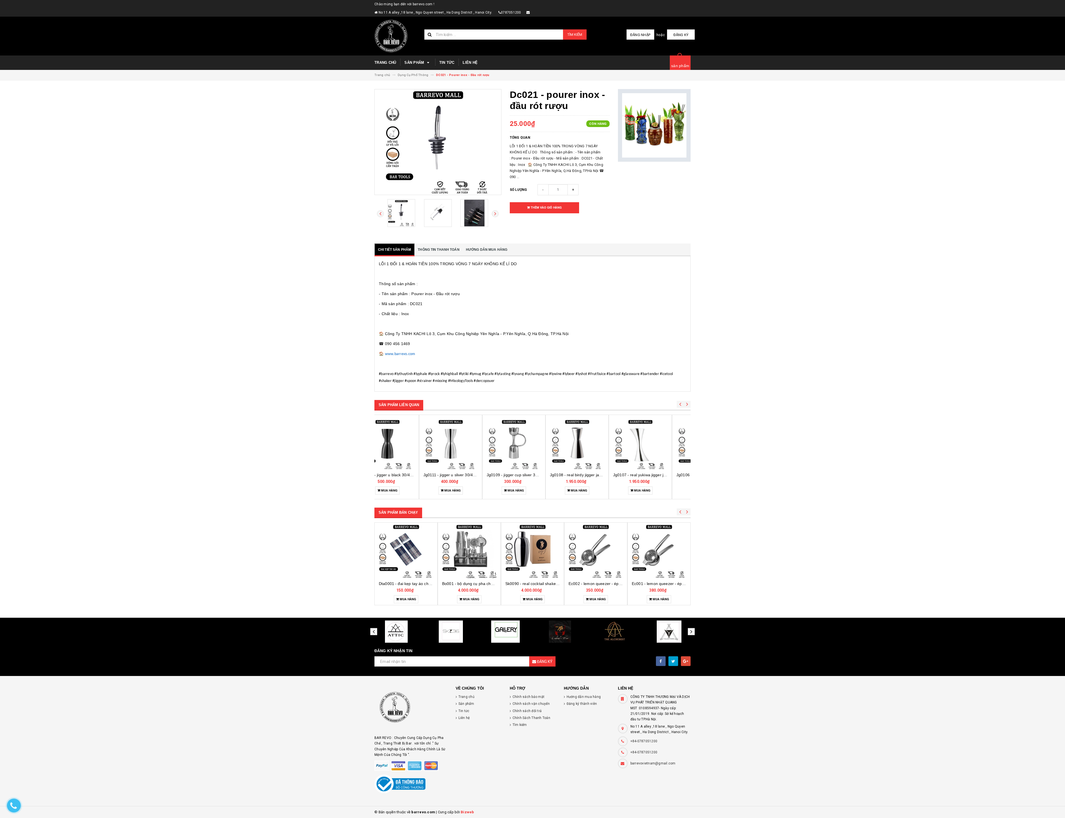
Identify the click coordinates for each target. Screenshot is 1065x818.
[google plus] (686, 661)
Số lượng (518, 190)
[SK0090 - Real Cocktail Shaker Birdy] (469, 551)
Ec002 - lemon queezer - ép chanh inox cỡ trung (548, 583)
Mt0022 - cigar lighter (659, 583)
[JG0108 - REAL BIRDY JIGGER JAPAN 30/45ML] (532, 444)
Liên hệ (470, 62)
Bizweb (467, 812)
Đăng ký (681, 35)
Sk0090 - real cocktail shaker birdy (473, 583)
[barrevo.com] (410, 709)
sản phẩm (680, 66)
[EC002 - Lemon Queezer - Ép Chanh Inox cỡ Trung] (532, 551)
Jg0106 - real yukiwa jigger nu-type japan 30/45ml (676, 475)
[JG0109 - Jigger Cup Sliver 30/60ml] (469, 444)
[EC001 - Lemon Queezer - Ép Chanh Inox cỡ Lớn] (596, 551)
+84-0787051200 (644, 741)
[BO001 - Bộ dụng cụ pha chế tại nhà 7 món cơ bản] (406, 551)
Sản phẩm (414, 62)
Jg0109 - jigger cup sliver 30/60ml (472, 475)
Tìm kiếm (574, 34)
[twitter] (673, 661)
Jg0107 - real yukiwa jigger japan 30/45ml (606, 475)
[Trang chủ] (397, 36)
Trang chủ (385, 62)
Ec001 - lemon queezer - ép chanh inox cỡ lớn (610, 583)
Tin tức (447, 62)
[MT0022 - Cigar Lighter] (659, 551)
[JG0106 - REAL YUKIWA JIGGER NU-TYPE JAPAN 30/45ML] (659, 444)
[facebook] (661, 661)
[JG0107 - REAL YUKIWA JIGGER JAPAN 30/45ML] (596, 444)
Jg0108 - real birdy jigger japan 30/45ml (541, 475)
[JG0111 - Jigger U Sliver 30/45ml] (406, 444)
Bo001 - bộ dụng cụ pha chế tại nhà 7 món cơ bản (424, 583)
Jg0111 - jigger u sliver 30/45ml (407, 475)
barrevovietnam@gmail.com (653, 763)
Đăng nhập (640, 35)
